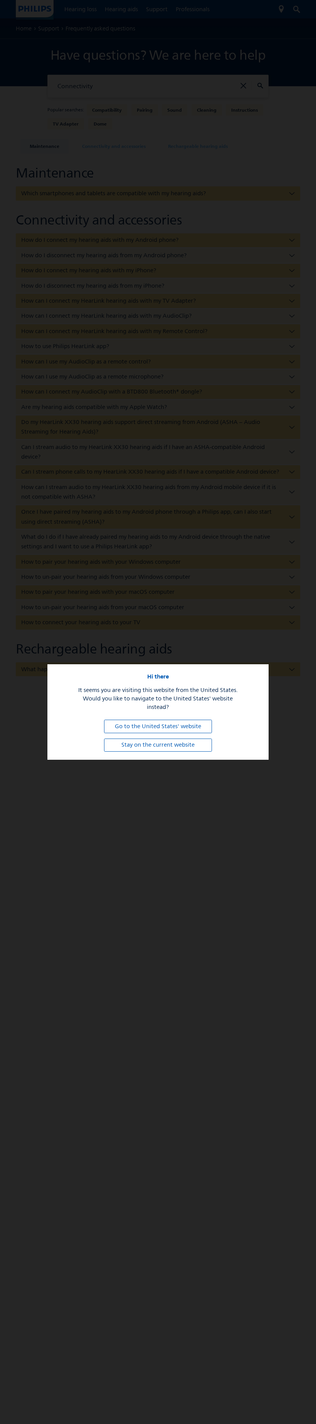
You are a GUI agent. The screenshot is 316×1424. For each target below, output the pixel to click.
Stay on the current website (158, 745)
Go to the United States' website (158, 726)
